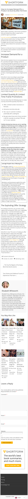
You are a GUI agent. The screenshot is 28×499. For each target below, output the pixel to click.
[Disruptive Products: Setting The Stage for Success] (13, 350)
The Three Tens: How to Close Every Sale (20, 331)
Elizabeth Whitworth (13, 14)
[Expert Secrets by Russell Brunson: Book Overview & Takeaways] (5, 350)
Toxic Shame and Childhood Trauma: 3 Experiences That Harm (13, 274)
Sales (23, 259)
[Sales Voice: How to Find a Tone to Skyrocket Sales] (5, 319)
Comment (4, 394)
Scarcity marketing (6, 37)
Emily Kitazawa (19, 369)
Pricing (3, 480)
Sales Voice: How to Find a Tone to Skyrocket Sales (5, 331)
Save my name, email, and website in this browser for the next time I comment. (12, 438)
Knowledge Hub (5, 485)
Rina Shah (13, 368)
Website (3, 431)
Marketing (18, 259)
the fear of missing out (20, 176)
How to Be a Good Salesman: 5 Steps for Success (13, 331)
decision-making (16, 192)
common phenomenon (7, 80)
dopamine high (18, 91)
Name (3, 415)
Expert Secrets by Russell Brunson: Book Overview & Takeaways (5, 364)
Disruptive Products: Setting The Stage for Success (12, 362)
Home (2, 477)
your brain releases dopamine (9, 82)
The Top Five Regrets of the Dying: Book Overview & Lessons (13, 266)
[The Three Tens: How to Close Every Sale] (20, 319)
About (2, 482)
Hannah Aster (4, 338)
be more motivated (7, 176)
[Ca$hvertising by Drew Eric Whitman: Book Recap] (20, 350)
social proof (9, 130)
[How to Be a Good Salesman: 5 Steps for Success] (13, 319)
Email (3, 424)
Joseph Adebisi (11, 338)
